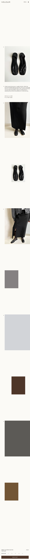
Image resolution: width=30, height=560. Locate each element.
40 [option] (19, 553)
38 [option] (11, 553)
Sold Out (15, 557)
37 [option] (8, 553)
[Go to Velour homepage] (5, 2)
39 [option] (15, 553)
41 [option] (22, 553)
